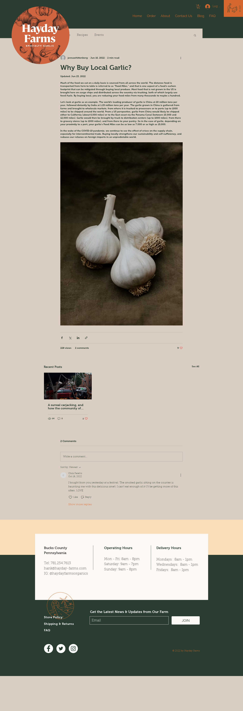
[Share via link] (86, 337)
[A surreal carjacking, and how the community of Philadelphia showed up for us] (68, 386)
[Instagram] (73, 648)
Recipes (82, 35)
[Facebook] (48, 648)
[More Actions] (181, 475)
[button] (240, 8)
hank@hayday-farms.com (65, 568)
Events (99, 35)
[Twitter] (60, 648)
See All (195, 366)
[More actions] (181, 58)
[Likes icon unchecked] (70, 497)
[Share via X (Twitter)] (70, 337)
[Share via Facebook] (61, 337)
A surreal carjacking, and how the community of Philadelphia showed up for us (67, 406)
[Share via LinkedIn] (78, 337)
